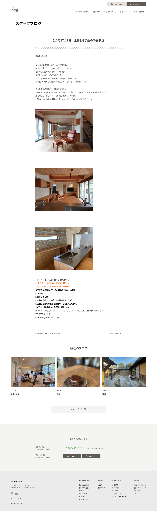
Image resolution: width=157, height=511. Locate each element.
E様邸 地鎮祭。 (114, 333)
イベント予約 (118, 4)
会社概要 (115, 485)
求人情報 (115, 491)
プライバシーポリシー (17, 499)
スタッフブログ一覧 (78, 409)
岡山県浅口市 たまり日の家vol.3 (49, 333)
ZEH (135, 493)
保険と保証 (137, 491)
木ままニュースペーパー (119, 496)
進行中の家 (101, 488)
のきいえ (81, 491)
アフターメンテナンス (140, 485)
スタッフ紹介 (116, 488)
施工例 (100, 485)
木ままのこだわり (84, 485)
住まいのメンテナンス (140, 488)
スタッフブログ (116, 493)
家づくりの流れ (83, 499)
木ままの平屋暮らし (85, 488)
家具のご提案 (83, 493)
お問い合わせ (92, 456)
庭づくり (81, 496)
